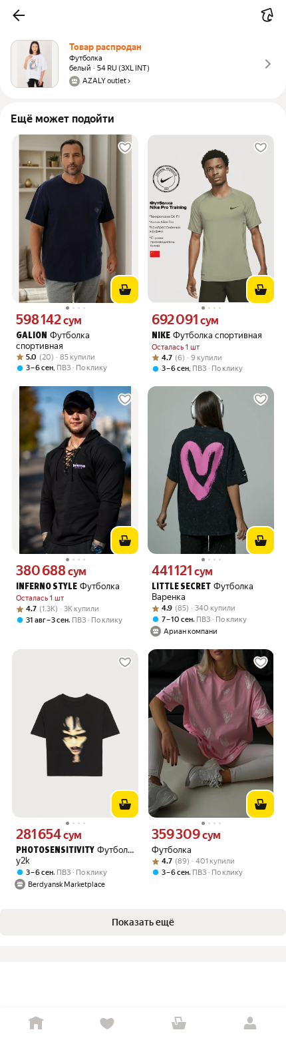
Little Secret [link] (181, 587)
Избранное (108, 1023)
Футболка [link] (68, 586)
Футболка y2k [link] (75, 855)
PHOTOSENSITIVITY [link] (55, 850)
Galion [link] (31, 336)
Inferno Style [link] (46, 587)
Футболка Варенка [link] (202, 591)
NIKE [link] (161, 336)
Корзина (179, 1023)
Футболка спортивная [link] (53, 340)
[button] (19, 15)
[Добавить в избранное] (125, 148)
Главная (36, 1023)
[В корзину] (125, 289)
